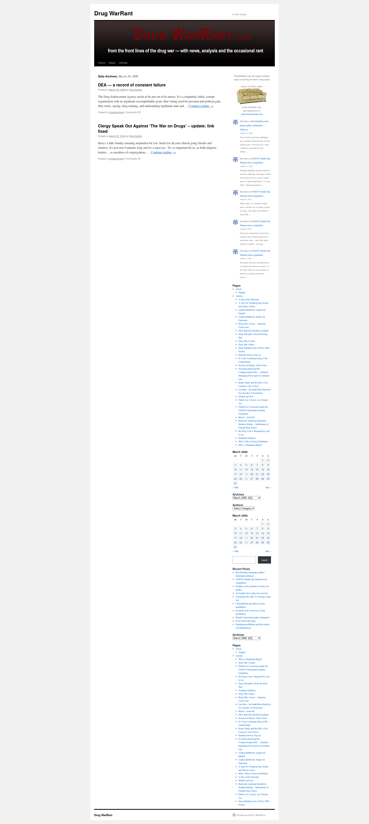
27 (251, 478)
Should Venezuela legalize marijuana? (253, 617)
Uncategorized (116, 112)
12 (246, 469)
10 (235, 469)
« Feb (236, 487)
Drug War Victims (247, 340)
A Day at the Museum (249, 299)
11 (240, 469)
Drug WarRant (113, 13)
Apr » (268, 487)
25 (240, 478)
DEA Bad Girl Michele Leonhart (253, 330)
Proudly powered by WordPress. (251, 814)
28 (257, 478)
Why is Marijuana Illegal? (250, 444)
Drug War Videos (247, 344)
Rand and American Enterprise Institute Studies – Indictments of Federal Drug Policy (253, 424)
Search (264, 559)
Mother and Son (246, 396)
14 (257, 469)
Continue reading (201, 106)
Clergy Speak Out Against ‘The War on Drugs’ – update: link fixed (156, 128)
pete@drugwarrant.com (252, 113)
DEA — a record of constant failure (132, 85)
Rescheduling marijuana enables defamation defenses (254, 125)
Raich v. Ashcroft (246, 417)
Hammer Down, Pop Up (250, 354)
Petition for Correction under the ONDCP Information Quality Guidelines (253, 410)
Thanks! (242, 292)
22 (262, 474)
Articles (123, 62)
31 (235, 483)
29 (262, 478)
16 (268, 469)
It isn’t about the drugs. (246, 620)
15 (262, 469)
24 (235, 478)
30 (268, 478)
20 (251, 474)
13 (251, 469)
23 (268, 474)
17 (235, 474)
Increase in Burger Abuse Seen (253, 365)
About (112, 62)
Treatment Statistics (247, 437)
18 (240, 474)
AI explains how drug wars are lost (252, 593)
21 (257, 474)
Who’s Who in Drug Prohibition (253, 441)
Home (101, 62)
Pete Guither (135, 89)
